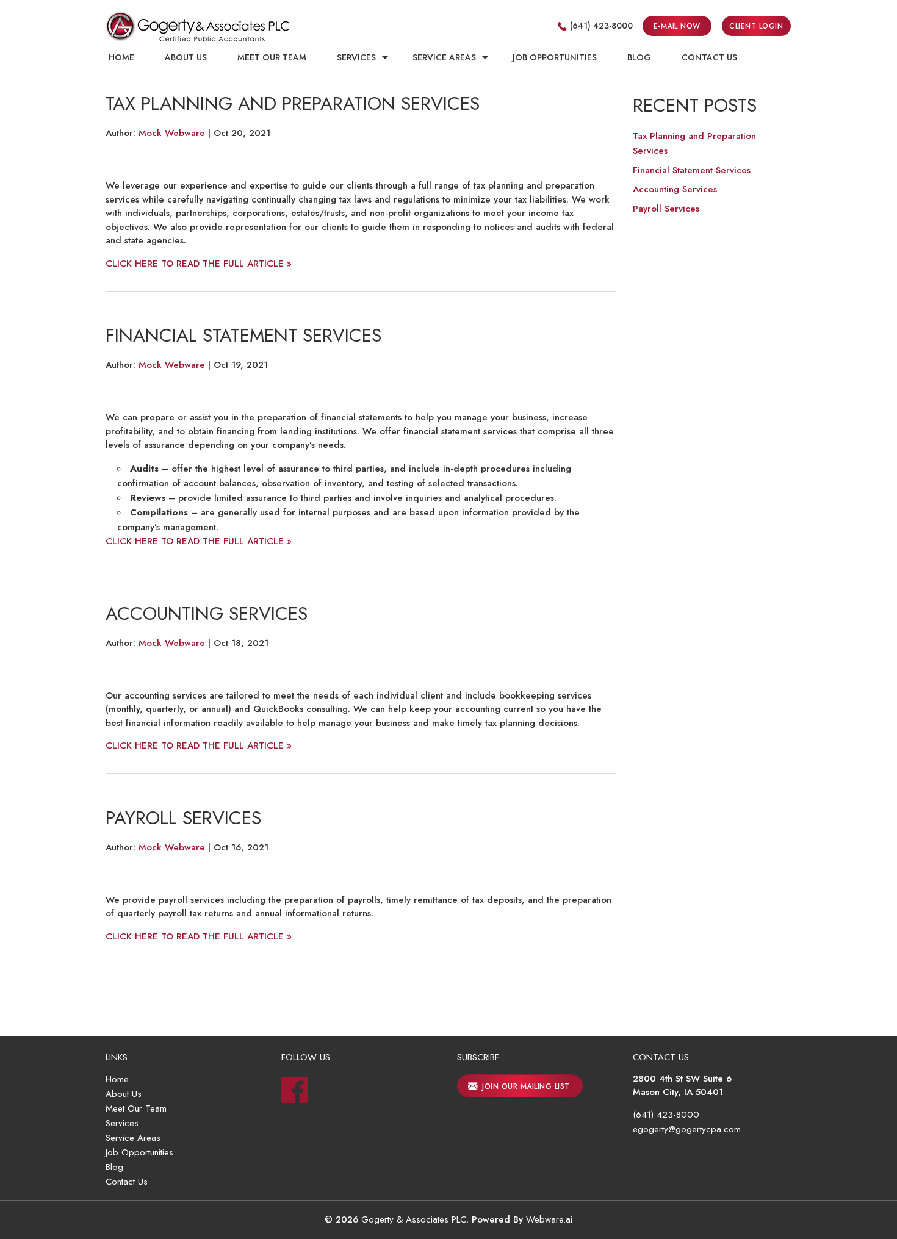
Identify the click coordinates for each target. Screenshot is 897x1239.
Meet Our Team (136, 1108)
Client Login (756, 26)
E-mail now (677, 26)
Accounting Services (207, 613)
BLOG (639, 57)
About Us (124, 1094)
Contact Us (127, 1181)
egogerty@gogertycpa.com (687, 1129)
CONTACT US (709, 57)
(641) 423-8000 (601, 26)
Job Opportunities (555, 57)
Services (356, 57)
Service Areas (444, 57)
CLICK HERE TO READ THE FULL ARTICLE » (199, 263)
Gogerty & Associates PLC (413, 1219)
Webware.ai (549, 1219)
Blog (114, 1167)
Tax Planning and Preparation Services (293, 103)
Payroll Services (183, 818)
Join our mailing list (525, 1086)
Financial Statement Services (243, 335)
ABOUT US (186, 57)
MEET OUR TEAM (271, 57)
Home (121, 57)
